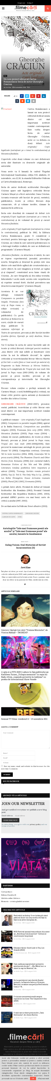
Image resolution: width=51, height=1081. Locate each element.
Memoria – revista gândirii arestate (15, 901)
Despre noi (21, 3)
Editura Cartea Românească (12, 513)
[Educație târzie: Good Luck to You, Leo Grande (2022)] (6, 952)
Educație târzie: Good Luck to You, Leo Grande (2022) (29, 949)
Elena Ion (19, 1004)
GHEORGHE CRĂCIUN (13, 404)
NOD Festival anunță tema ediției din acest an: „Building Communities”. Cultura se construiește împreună (32, 934)
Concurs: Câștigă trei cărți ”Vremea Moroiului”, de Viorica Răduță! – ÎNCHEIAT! (24, 631)
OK (33, 1078)
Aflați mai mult (43, 1078)
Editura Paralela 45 (8, 895)
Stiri (5, 76)
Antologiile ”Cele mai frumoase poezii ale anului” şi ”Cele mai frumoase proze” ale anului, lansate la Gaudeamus (25, 531)
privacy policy (35, 824)
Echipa (29, 3)
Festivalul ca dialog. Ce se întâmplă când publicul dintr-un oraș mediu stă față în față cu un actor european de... (31, 917)
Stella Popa (19, 971)
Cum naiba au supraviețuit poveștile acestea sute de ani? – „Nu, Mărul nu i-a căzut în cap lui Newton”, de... (30, 966)
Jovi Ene (8, 87)
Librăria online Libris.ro (10, 898)
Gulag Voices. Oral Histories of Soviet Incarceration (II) (25, 546)
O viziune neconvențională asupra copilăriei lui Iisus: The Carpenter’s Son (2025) (30, 998)
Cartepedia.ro (6, 892)
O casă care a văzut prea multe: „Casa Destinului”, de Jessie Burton (29, 1014)
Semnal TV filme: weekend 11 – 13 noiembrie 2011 (24, 719)
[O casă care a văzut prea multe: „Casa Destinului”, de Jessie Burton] (6, 1017)
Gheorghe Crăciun (32, 513)
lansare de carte (8, 517)
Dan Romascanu (21, 953)
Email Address (7, 816)
